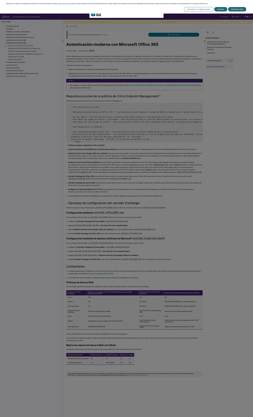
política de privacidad (64, 3)
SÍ (93, 14)
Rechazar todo (237, 9)
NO (98, 14)
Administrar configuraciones (198, 9)
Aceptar (220, 9)
